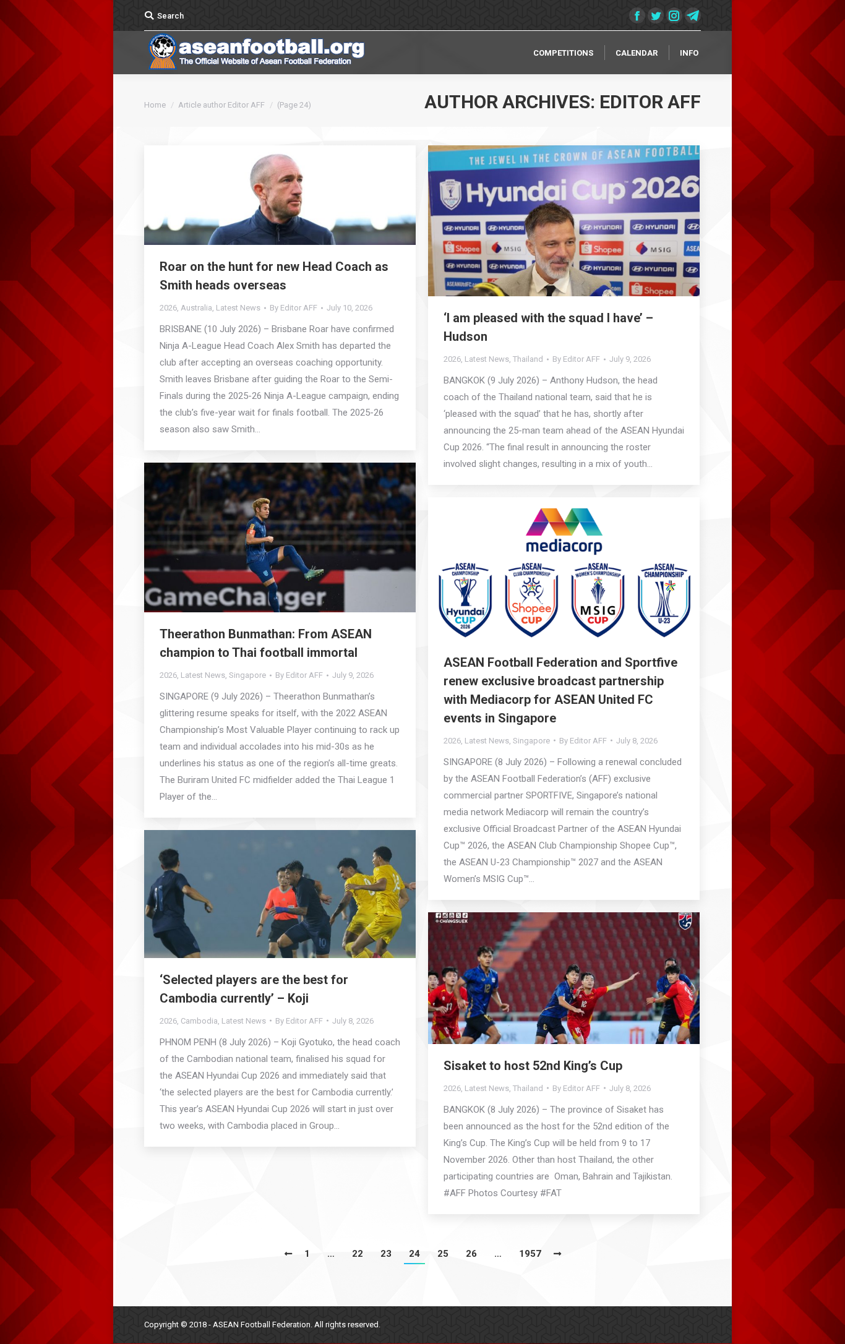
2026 (168, 307)
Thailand (528, 359)
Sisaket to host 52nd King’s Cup (533, 1065)
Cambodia (199, 1020)
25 (442, 1253)
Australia (196, 307)
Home (155, 104)
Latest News (238, 307)
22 (357, 1253)
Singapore (247, 675)
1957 (530, 1253)
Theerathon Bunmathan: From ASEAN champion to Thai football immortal (266, 643)
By (293, 307)
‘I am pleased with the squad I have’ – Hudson (548, 327)
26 (471, 1253)
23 (386, 1253)
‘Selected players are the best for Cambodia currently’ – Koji (254, 989)
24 (414, 1253)
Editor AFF (650, 102)
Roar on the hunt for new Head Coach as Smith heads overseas (274, 276)
